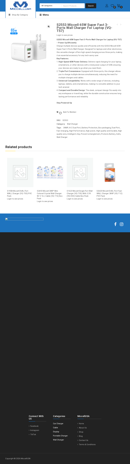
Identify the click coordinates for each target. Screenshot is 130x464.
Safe (118, 134)
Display (56, 432)
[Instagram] (121, 224)
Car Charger (58, 424)
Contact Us (83, 440)
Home (81, 424)
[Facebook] (115, 224)
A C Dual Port (75, 128)
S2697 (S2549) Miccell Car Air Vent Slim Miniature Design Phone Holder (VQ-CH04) (120, 24)
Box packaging (104, 128)
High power (90, 131)
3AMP (65, 128)
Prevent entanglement (90, 134)
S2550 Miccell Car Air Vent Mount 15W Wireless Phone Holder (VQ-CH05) (117, 24)
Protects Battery (108, 134)
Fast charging (62, 131)
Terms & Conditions (87, 444)
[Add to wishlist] (17, 166)
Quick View (22, 166)
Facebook (34, 426)
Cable (55, 428)
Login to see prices (65, 35)
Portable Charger (60, 436)
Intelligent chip (73, 134)
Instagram (34, 430)
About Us (82, 428)
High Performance (77, 131)
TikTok (33, 434)
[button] (48, 26)
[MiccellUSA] (20, 5)
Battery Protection (90, 128)
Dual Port (116, 128)
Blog (80, 436)
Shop (80, 432)
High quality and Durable (106, 131)
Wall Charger (72, 124)
